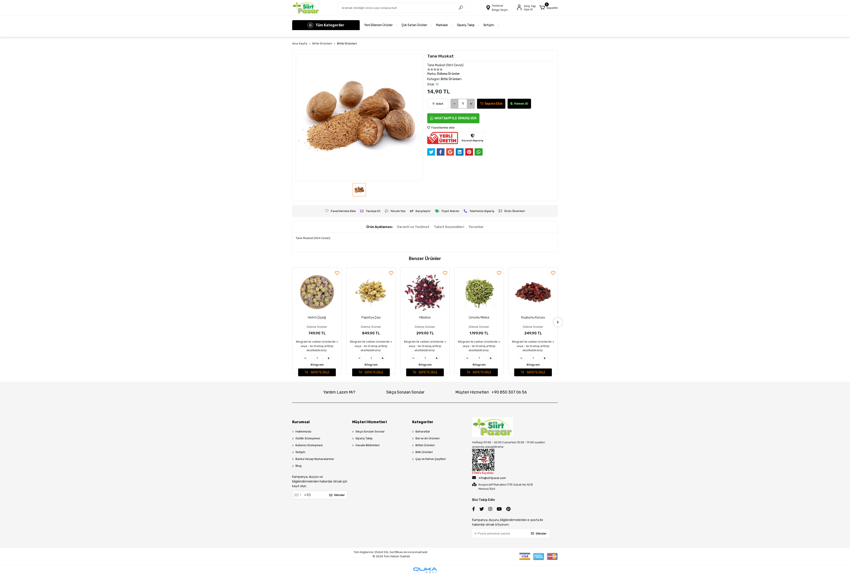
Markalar (442, 25)
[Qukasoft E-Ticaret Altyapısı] (425, 570)
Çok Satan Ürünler (414, 25)
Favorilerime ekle (443, 127)
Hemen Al (521, 104)
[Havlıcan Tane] (533, 292)
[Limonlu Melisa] (425, 292)
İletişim (488, 25)
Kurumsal (301, 422)
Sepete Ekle (493, 104)
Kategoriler (422, 422)
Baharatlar (422, 431)
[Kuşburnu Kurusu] (479, 292)
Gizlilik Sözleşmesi (308, 438)
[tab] (379, 227)
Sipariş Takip (466, 25)
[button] (548, 8)
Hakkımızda (303, 431)
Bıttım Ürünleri (425, 445)
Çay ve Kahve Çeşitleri (430, 459)
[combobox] (297, 495)
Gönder (339, 495)
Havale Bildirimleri (367, 445)
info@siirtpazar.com (492, 478)
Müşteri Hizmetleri (491, 392)
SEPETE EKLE (319, 372)
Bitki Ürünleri (424, 452)
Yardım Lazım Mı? (339, 392)
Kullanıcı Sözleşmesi (309, 445)
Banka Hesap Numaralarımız (315, 459)
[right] (558, 322)
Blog (298, 465)
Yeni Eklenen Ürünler (378, 25)
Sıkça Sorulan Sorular (405, 392)
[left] (292, 322)
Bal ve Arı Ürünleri (427, 438)
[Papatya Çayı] (317, 292)
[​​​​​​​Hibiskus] (371, 292)
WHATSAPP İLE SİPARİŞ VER (456, 118)
